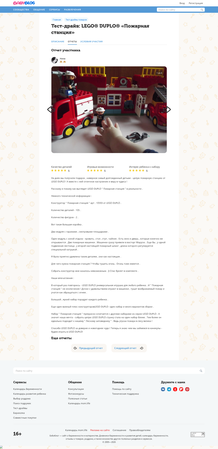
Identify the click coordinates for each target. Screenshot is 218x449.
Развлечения (72, 9)
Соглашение (119, 430)
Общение (39, 9)
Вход (182, 3)
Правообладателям (139, 430)
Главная (57, 19)
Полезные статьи (77, 398)
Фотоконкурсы (76, 393)
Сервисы (54, 9)
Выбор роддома (21, 398)
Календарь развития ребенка (29, 393)
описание (57, 41)
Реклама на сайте (100, 430)
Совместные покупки (24, 417)
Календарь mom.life (79, 403)
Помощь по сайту (121, 388)
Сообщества (21, 9)
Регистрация (196, 3)
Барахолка (19, 412)
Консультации (76, 388)
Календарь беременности (27, 388)
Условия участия (91, 41)
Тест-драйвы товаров (76, 19)
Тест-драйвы (20, 408)
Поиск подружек (22, 403)
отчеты (72, 41)
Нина (62, 58)
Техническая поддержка (125, 393)
